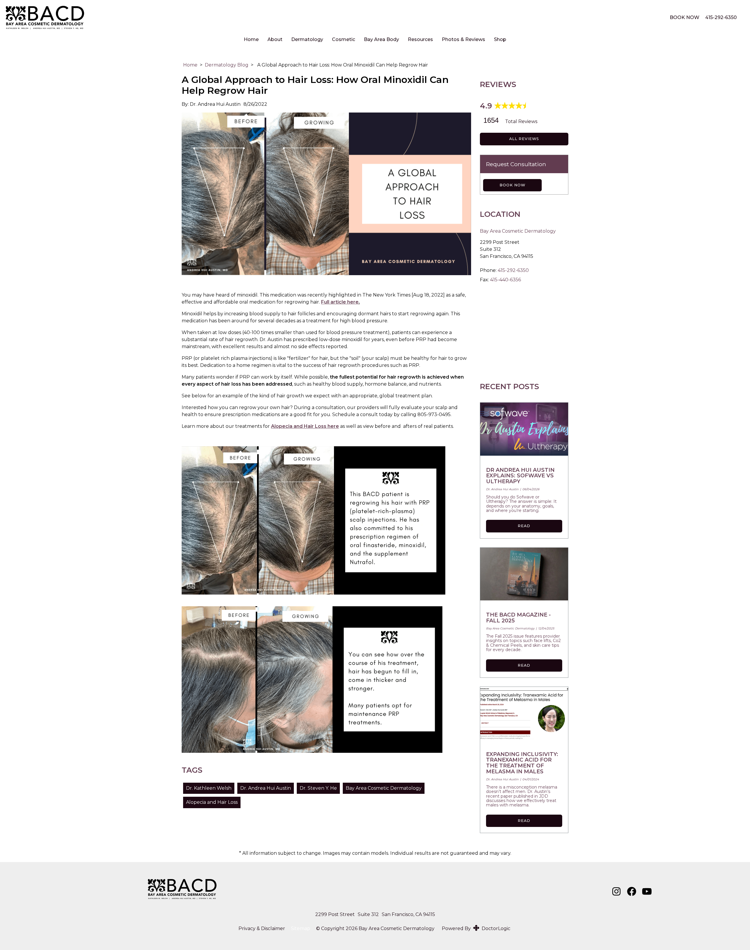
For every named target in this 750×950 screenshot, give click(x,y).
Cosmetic (343, 39)
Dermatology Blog (226, 65)
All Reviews (524, 139)
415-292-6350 (721, 17)
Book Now (512, 185)
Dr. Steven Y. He (318, 788)
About (274, 39)
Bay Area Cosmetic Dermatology (384, 788)
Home (251, 39)
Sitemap (300, 928)
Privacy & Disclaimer (261, 928)
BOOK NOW (684, 17)
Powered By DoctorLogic (476, 928)
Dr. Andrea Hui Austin (265, 788)
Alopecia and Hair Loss (212, 802)
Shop (500, 39)
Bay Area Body (381, 39)
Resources (420, 39)
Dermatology (307, 39)
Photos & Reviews (463, 39)
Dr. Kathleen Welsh (208, 788)
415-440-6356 (505, 279)
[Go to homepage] (330, 17)
